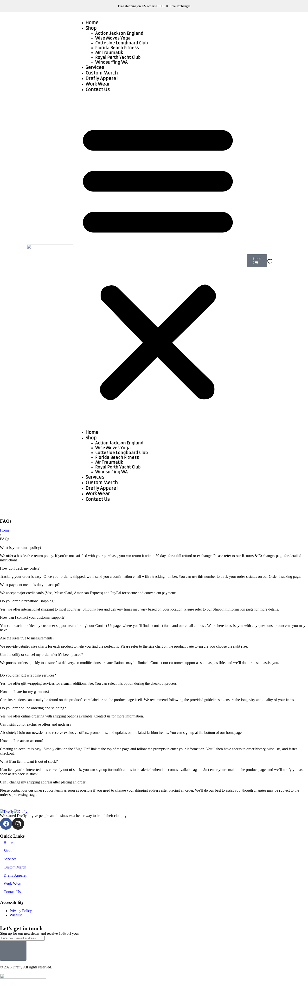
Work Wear (98, 84)
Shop (91, 28)
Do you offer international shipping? (27, 601)
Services (95, 67)
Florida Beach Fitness (117, 47)
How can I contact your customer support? (32, 617)
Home (92, 22)
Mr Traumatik (109, 52)
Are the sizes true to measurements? (27, 638)
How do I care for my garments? (24, 692)
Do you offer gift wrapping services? (28, 675)
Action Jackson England (119, 33)
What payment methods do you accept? (30, 585)
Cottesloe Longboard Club (121, 42)
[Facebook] (6, 824)
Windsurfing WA (111, 62)
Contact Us (98, 89)
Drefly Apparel (102, 78)
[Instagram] (18, 824)
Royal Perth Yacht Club (118, 57)
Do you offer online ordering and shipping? (33, 708)
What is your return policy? (20, 548)
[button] (158, 261)
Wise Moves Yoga (113, 38)
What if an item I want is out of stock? (29, 761)
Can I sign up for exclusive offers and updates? (35, 724)
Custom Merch (102, 73)
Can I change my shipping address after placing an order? (43, 782)
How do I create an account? (22, 741)
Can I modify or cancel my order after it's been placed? (41, 654)
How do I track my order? (19, 568)
